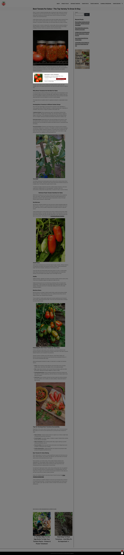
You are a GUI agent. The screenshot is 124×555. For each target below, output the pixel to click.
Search (76, 12)
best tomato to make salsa (38, 508)
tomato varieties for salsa (51, 508)
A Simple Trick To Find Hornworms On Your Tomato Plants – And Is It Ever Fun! (82, 34)
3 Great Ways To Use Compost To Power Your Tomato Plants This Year (82, 44)
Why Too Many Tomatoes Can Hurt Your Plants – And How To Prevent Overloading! (82, 23)
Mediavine (72, 553)
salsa (45, 508)
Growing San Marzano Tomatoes (57, 215)
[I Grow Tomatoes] (16, 3)
